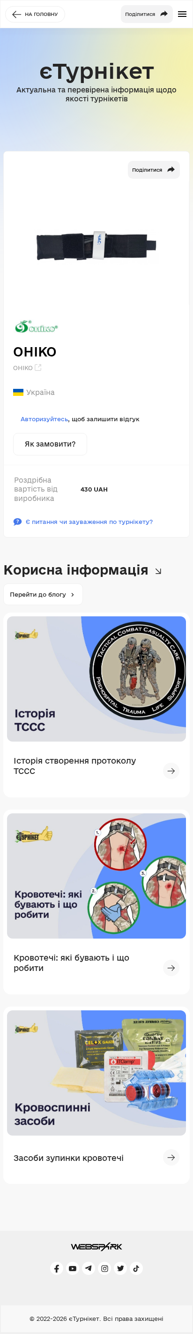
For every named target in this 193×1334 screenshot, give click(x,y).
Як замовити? (50, 444)
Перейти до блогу (38, 594)
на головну (41, 14)
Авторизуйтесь (44, 419)
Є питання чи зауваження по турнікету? (89, 521)
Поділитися (147, 170)
